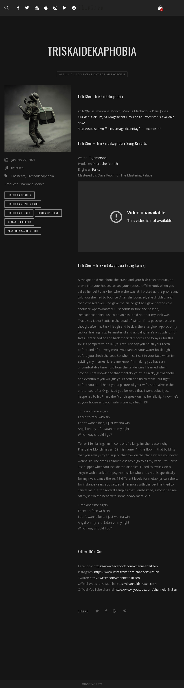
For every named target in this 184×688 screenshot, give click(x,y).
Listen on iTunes (19, 213)
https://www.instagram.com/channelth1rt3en (126, 572)
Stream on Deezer (19, 222)
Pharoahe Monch (105, 163)
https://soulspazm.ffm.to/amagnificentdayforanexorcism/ (120, 128)
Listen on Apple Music (23, 204)
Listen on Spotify (19, 195)
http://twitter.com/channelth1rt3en (115, 578)
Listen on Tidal (48, 213)
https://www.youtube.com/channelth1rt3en (146, 589)
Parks (95, 169)
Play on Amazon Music (23, 231)
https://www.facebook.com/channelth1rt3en (126, 566)
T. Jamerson (98, 158)
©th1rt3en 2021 (92, 684)
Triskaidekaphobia (108, 96)
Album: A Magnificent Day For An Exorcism (92, 74)
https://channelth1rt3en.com (136, 583)
